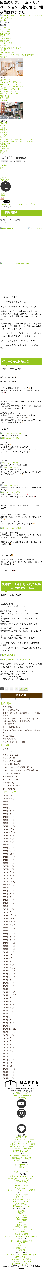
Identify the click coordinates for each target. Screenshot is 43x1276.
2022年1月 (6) (8, 875)
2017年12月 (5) (9, 1026)
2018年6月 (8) (8, 1007)
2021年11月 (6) (9, 881)
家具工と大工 (8, 736)
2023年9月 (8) (8, 835)
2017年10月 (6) (9, 1032)
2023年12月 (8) (9, 826)
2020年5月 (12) (9, 937)
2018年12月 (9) (9, 989)
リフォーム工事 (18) (11, 773)
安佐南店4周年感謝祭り (12, 727)
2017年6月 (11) (9, 1044)
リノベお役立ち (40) (11, 764)
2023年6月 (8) (8, 845)
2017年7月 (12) (9, 1041)
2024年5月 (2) (8, 811)
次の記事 (23, 689)
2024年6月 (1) (8, 808)
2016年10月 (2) (9, 1069)
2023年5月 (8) (8, 848)
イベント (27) (8, 752)
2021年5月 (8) (8, 900)
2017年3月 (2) (8, 1054)
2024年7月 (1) (8, 805)
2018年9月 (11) (9, 998)
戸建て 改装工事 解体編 (14, 742)
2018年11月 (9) (9, 992)
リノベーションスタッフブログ (22, 204)
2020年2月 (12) (9, 946)
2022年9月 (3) (8, 860)
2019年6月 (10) (9, 971)
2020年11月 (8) (9, 918)
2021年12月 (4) (9, 878)
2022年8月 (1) (8, 863)
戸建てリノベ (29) (10, 779)
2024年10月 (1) (9, 798)
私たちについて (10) (11, 786)
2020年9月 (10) (9, 924)
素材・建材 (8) (9, 789)
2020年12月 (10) (9, 915)
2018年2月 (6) (8, 1020)
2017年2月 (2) (8, 1057)
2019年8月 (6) (8, 964)
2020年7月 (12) (9, 931)
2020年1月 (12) (9, 949)
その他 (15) (7, 749)
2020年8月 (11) (9, 928)
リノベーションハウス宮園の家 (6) (17, 767)
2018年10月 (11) (9, 995)
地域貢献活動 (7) (10, 776)
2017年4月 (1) (8, 1050)
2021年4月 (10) (9, 903)
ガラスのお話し (9, 739)
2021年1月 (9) (8, 912)
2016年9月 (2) (8, 1072)
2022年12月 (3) (9, 851)
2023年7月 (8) (8, 841)
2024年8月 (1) (8, 802)
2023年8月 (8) (8, 838)
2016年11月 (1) (9, 1066)
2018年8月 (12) (9, 1001)
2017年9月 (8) (8, 1035)
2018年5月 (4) (8, 1011)
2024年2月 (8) (8, 820)
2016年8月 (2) (8, 1075)
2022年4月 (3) (8, 866)
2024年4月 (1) (8, 814)
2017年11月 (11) (9, 1029)
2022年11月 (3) (9, 854)
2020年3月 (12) (9, 943)
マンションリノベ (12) (12, 761)
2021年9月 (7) (8, 888)
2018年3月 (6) (8, 1017)
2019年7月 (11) (9, 967)
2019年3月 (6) (8, 980)
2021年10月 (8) (9, 885)
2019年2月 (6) (8, 983)
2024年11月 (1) (9, 795)
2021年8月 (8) (8, 891)
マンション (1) (9, 758)
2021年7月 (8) (8, 894)
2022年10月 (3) (9, 857)
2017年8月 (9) (8, 1038)
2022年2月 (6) (8, 872)
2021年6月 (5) (8, 897)
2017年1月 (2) (8, 1060)
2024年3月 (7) (8, 817)
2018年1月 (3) (8, 1023)
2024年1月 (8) (8, 823)
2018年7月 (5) (8, 1004)
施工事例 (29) (8, 783)
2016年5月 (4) (8, 1078)
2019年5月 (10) (9, 974)
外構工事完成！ (9, 724)
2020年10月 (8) (9, 921)
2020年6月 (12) (9, 934)
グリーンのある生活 (11, 710)
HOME (4, 204)
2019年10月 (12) (9, 958)
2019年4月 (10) (9, 977)
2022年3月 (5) (8, 869)
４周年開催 (7, 707)
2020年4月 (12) (9, 940)
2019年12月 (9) (9, 952)
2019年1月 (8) (8, 986)
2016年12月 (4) (9, 1063)
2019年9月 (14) (9, 961)
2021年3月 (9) (8, 906)
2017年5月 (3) (8, 1047)
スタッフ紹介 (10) (10, 755)
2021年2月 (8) (8, 909)
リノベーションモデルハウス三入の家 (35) (20, 770)
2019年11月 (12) (9, 955)
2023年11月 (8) (9, 829)
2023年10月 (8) (9, 832)
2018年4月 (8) (8, 1014)
